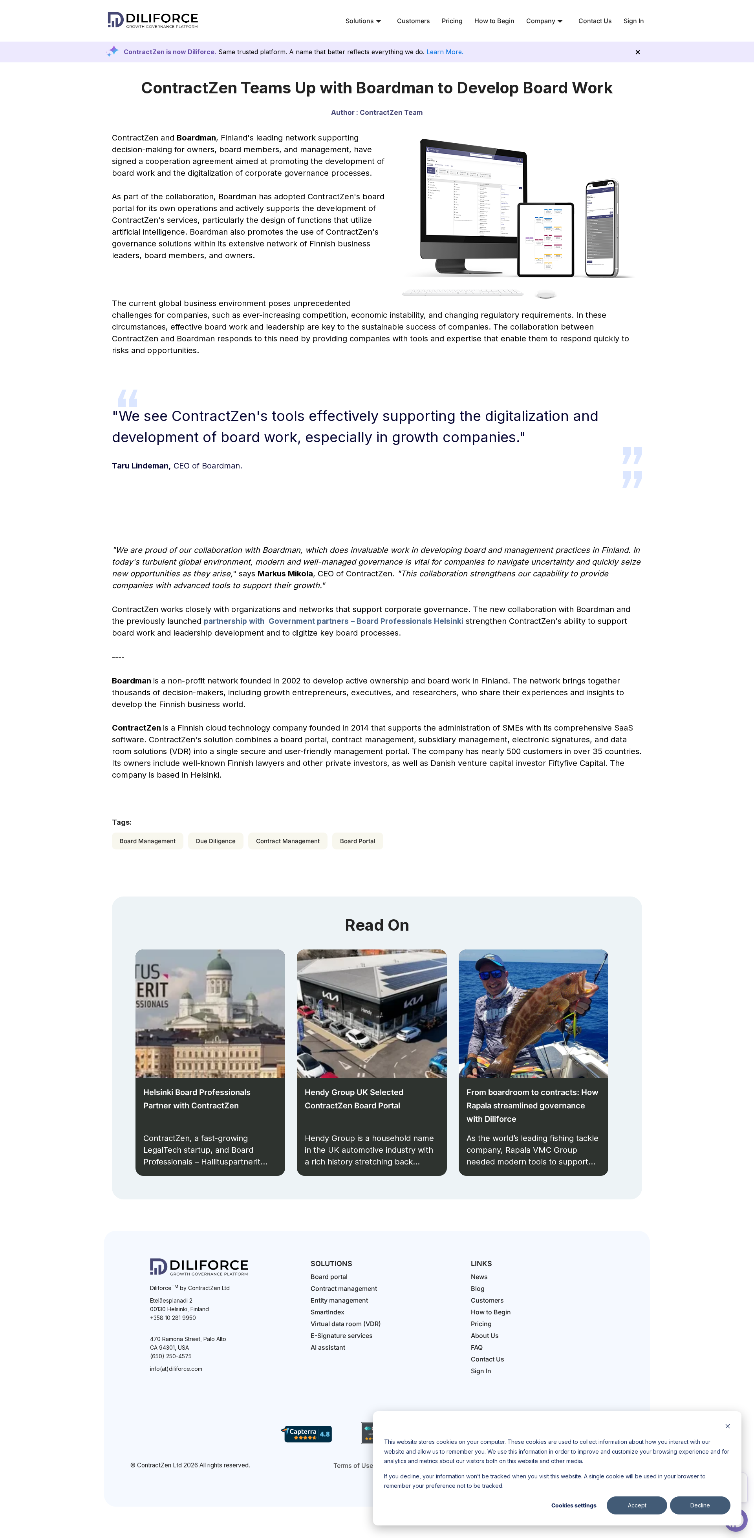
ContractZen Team (391, 113)
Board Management (148, 841)
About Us (485, 1335)
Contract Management (288, 841)
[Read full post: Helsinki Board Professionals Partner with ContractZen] (210, 1013)
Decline (700, 1505)
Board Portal (357, 841)
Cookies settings (574, 1505)
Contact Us (595, 21)
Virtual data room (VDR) (346, 1324)
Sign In (634, 21)
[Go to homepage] (153, 29)
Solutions (360, 21)
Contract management (344, 1288)
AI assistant (328, 1347)
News (479, 1277)
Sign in (481, 1371)
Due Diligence (216, 841)
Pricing (452, 21)
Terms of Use (353, 1465)
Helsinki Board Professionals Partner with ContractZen (197, 1099)
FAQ (477, 1347)
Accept (637, 1505)
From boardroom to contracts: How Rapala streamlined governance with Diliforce (532, 1106)
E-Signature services (342, 1335)
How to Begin (494, 21)
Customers (413, 21)
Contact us (487, 1359)
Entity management (339, 1300)
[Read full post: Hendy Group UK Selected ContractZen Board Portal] (372, 1013)
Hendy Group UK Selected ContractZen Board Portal (354, 1099)
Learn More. (444, 52)
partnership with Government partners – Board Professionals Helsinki (333, 621)
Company (540, 21)
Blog (478, 1288)
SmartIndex (327, 1312)
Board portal (329, 1277)
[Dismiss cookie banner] (727, 1427)
